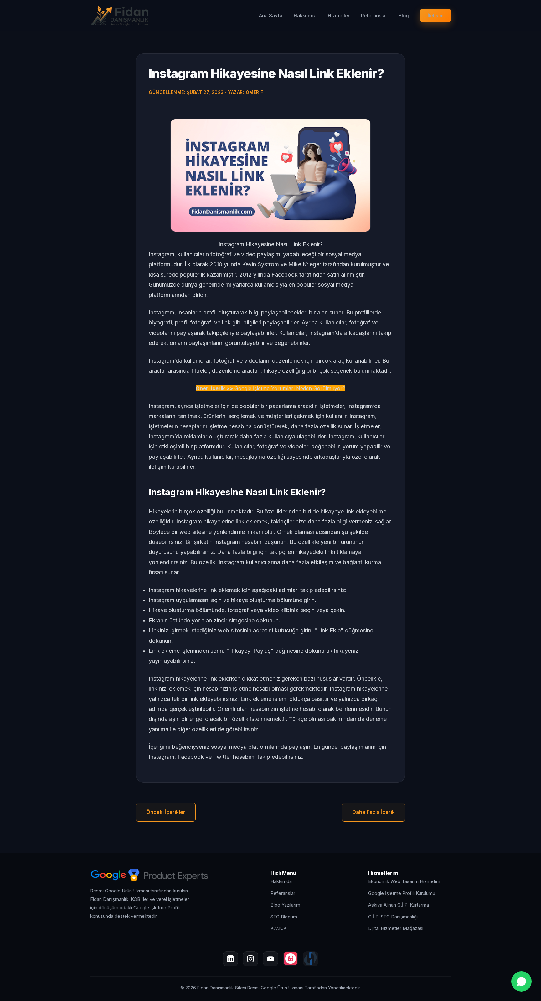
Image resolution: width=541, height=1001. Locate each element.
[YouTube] (270, 958)
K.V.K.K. (279, 928)
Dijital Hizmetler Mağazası (395, 928)
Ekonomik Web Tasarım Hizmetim (404, 881)
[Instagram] (250, 958)
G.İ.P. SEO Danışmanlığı (393, 917)
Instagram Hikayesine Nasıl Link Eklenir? (266, 73)
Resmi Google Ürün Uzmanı (275, 987)
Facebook (191, 756)
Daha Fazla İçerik (373, 812)
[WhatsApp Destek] (521, 981)
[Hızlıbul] (310, 958)
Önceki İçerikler (165, 812)
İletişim (435, 15)
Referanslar (374, 15)
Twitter (222, 756)
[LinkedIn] (230, 958)
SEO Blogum (283, 917)
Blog (404, 15)
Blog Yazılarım (285, 905)
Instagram (161, 756)
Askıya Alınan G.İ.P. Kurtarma (398, 905)
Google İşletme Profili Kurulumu (401, 893)
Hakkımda (305, 15)
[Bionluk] (290, 958)
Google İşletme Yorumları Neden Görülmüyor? (289, 388)
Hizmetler (339, 15)
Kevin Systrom (260, 264)
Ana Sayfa (270, 15)
